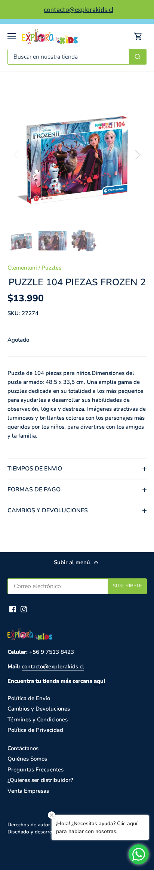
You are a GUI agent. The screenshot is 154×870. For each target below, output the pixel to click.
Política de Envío (28, 698)
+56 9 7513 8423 (51, 652)
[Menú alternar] (11, 36)
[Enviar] (137, 56)
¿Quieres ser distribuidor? (40, 780)
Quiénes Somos (27, 758)
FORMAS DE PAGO (34, 489)
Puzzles (51, 267)
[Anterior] (16, 154)
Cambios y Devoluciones (38, 708)
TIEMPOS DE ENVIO (34, 468)
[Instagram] (24, 609)
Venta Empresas (28, 791)
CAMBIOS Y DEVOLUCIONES (47, 510)
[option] (77, 154)
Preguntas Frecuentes (35, 769)
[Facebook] (12, 609)
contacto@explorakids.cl (53, 666)
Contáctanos (22, 748)
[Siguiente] (137, 154)
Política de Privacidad (35, 730)
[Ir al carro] (138, 36)
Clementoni (22, 267)
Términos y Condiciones (37, 719)
